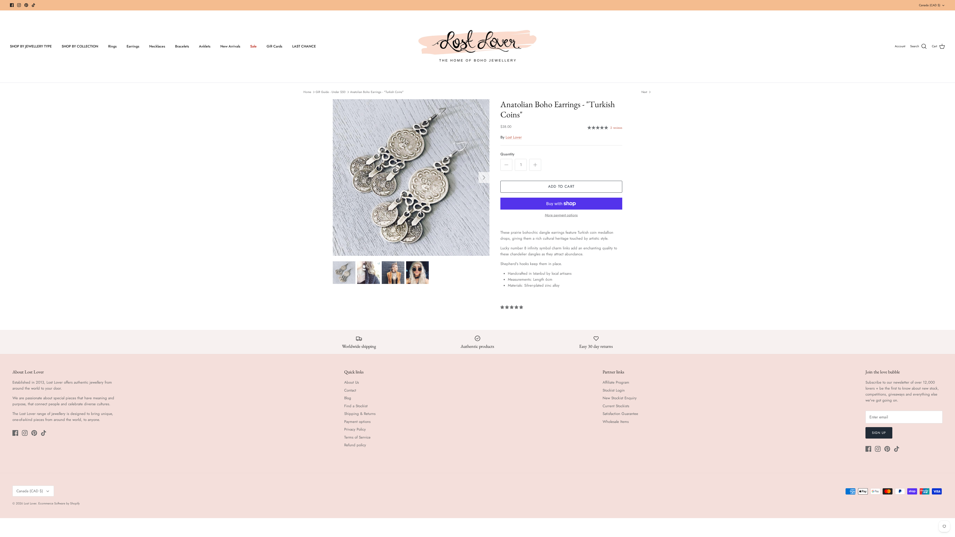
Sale (253, 46)
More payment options (561, 215)
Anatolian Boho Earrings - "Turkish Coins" (377, 92)
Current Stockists (616, 406)
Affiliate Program (616, 382)
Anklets (204, 46)
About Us (351, 382)
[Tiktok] (33, 5)
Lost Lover (514, 137)
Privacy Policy (355, 429)
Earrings (133, 46)
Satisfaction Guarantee (620, 413)
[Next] (483, 177)
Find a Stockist (356, 406)
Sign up (879, 432)
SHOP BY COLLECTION (80, 46)
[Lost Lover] (477, 46)
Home (307, 92)
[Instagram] (19, 5)
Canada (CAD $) (929, 5)
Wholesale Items (616, 421)
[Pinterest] (26, 5)
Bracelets (182, 46)
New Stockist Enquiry (620, 398)
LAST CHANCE (304, 46)
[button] (512, 307)
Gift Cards (274, 46)
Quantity (507, 154)
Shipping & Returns (360, 413)
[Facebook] (12, 5)
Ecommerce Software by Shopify (59, 503)
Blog (347, 398)
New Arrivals (230, 46)
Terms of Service (357, 437)
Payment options (357, 421)
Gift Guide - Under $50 (330, 92)
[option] (411, 177)
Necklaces (157, 46)
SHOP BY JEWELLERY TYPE (31, 46)
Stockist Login (614, 390)
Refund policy (355, 445)
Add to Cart (561, 186)
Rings (112, 46)
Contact (350, 390)
